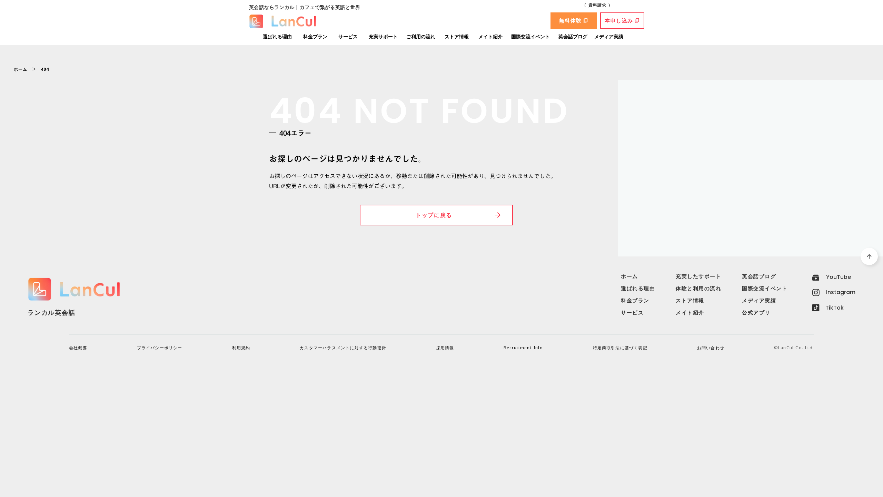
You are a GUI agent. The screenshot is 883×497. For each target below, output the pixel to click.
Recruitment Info (523, 348)
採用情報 (445, 348)
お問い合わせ (710, 348)
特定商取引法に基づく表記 (620, 348)
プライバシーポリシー (159, 348)
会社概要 (78, 348)
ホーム (21, 69)
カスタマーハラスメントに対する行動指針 (343, 348)
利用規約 (241, 348)
